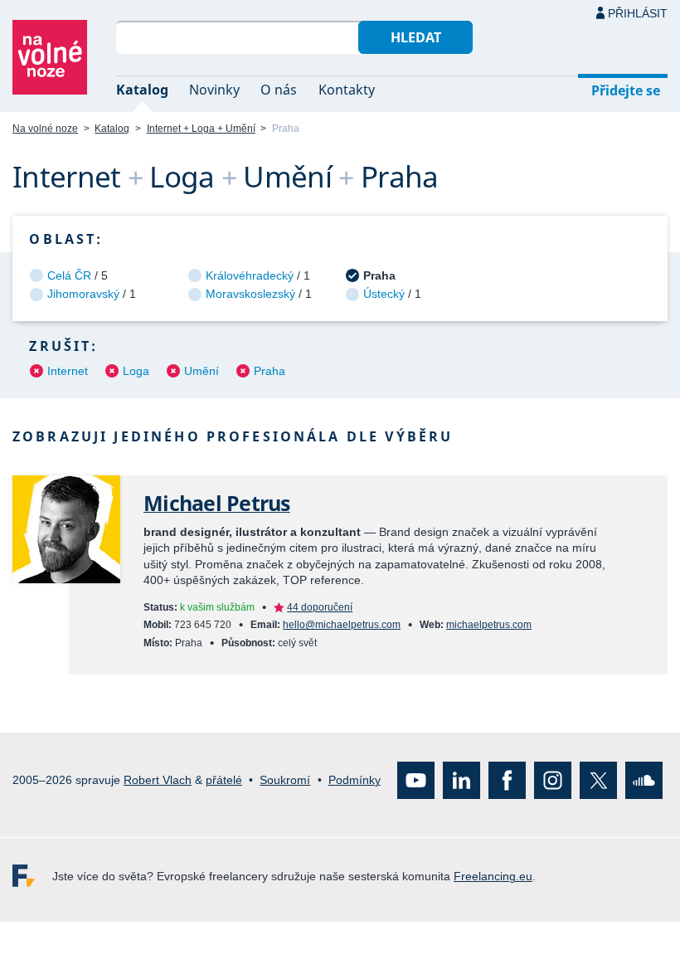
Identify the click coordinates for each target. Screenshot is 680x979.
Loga (136, 370)
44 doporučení (319, 607)
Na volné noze (45, 128)
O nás (278, 89)
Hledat (416, 37)
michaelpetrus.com (489, 625)
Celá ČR (69, 275)
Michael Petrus (216, 503)
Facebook (507, 780)
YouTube (416, 780)
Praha (269, 370)
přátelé (224, 780)
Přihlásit (638, 13)
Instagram (552, 780)
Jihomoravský (83, 293)
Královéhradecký (250, 275)
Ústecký (384, 293)
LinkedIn (461, 780)
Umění (201, 370)
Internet (67, 370)
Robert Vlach (158, 780)
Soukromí (285, 780)
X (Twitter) (598, 780)
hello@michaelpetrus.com (342, 625)
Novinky (214, 89)
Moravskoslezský (250, 293)
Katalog (142, 89)
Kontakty (346, 89)
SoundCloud (644, 780)
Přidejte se (625, 90)
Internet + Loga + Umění (201, 128)
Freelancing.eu (32, 876)
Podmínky (354, 780)
